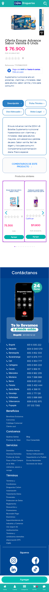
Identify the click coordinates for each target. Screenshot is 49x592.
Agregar (24, 579)
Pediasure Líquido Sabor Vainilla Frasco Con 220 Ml (35, 190)
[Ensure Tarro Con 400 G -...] (14, 208)
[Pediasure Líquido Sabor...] (36, 208)
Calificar (30, 218)
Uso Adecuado (13, 112)
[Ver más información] (3, 4)
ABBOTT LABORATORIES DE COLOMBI (20, 210)
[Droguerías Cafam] (24, 3)
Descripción (13, 103)
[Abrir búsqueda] (45, 3)
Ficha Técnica (35, 103)
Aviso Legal (35, 112)
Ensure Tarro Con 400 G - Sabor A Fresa (14, 190)
